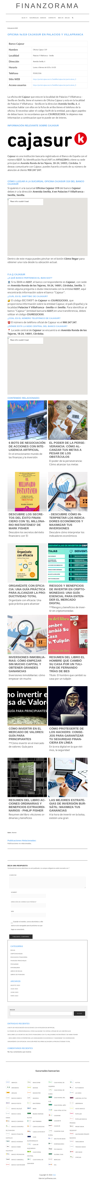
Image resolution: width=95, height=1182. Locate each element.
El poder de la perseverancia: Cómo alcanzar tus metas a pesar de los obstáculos (39, 1031)
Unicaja (78, 1157)
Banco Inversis (17, 1141)
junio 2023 (14, 992)
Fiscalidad (14, 964)
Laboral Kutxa (81, 1098)
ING (55, 1165)
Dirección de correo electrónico (23, 902)
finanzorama (47, 6)
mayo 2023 (14, 995)
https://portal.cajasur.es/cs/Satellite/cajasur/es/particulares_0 (54, 79)
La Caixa (78, 1093)
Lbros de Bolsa (16, 971)
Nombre (14, 892)
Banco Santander (18, 1165)
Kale (54, 1175)
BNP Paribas (37, 1121)
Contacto (52, 17)
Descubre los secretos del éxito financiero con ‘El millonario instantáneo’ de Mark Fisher (43, 1034)
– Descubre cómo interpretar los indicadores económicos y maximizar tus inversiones (41, 1038)
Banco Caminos (17, 1121)
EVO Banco (58, 1149)
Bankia (35, 1087)
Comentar (12, 875)
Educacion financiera (19, 957)
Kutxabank (79, 1087)
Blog (24, 17)
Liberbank (79, 1103)
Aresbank (15, 1087)
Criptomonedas (17, 953)
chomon (14, 832)
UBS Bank (78, 1152)
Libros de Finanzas (18, 974)
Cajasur (57, 1126)
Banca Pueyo (16, 1103)
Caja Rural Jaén (60, 1105)
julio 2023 (14, 989)
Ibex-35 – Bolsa (64, 17)
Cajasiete (57, 1121)
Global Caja (58, 1154)
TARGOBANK (79, 1141)
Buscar (12, 1009)
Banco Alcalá (16, 1108)
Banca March (16, 1098)
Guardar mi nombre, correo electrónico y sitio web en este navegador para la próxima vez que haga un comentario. (27, 925)
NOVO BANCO (80, 1108)
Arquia (14, 1093)
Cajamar (57, 1115)
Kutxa (77, 1082)
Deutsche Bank (59, 1138)
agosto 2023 (15, 985)
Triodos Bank (80, 1147)
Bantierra (36, 1103)
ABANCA (14, 1082)
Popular (78, 1114)
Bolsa (13, 950)
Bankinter (37, 1093)
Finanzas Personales (18, 960)
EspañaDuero (59, 1144)
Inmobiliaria (15, 967)
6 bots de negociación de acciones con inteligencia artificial (31, 1027)
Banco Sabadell (17, 1159)
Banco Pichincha (17, 1154)
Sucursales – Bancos (38, 17)
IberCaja (57, 1159)
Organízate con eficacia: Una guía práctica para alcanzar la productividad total (39, 1041)
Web (12, 911)
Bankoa (36, 1098)
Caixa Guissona (38, 1126)
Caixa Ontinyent (39, 1132)
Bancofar (36, 1082)
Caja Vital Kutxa (60, 1110)
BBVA (34, 1108)
